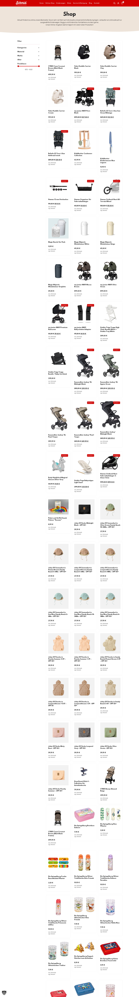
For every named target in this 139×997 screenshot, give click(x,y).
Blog (90, 3)
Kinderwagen (60, 3)
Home (42, 3)
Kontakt (96, 3)
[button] (4, 993)
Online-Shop (49, 3)
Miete (69, 3)
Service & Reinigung (80, 3)
